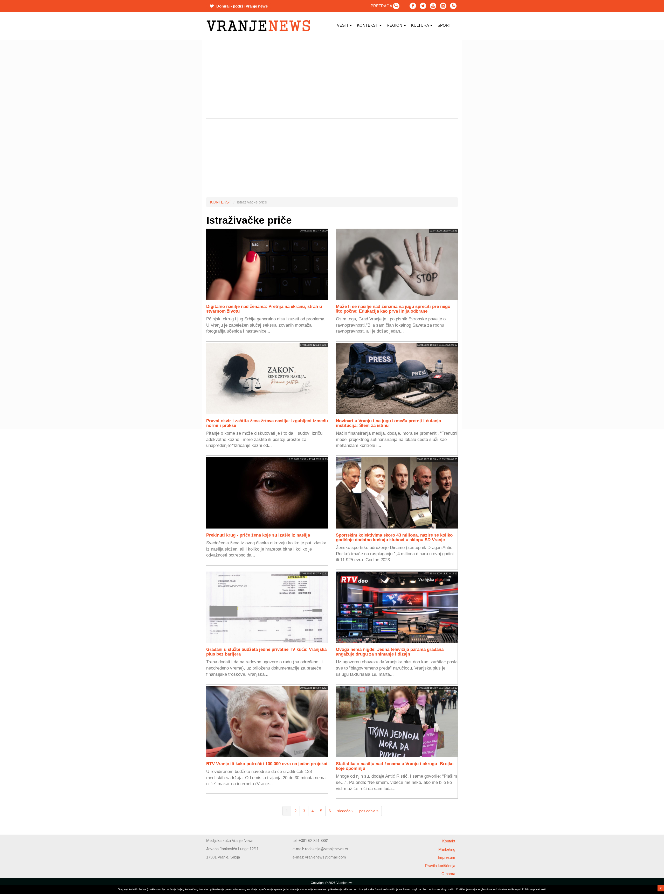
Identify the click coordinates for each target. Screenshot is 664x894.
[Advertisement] (181, 118)
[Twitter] (423, 6)
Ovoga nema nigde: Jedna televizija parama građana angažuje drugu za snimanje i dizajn (390, 651)
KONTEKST (368, 25)
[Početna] (260, 25)
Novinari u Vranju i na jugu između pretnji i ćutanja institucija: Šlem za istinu (388, 423)
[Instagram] (443, 6)
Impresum (446, 857)
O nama (448, 873)
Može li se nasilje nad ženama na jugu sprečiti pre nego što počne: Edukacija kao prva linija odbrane (393, 308)
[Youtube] (433, 6)
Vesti (343, 25)
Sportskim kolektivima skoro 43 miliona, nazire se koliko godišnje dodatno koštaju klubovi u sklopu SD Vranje (394, 537)
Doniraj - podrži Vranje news (241, 6)
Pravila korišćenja (440, 865)
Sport (444, 25)
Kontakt (448, 841)
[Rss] (453, 6)
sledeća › (345, 811)
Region (395, 25)
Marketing (446, 849)
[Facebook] (413, 6)
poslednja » (368, 811)
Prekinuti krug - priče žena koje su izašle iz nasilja (258, 535)
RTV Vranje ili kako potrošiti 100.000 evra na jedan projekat (267, 763)
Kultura (420, 25)
